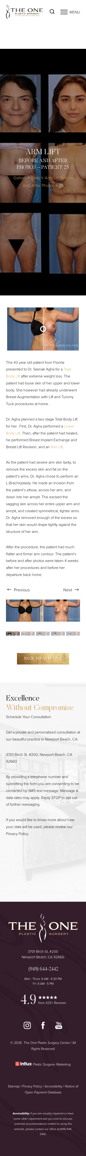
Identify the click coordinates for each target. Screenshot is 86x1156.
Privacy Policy (17, 833)
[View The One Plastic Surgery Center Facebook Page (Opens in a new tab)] (43, 1027)
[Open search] (52, 12)
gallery (20, 177)
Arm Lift (57, 446)
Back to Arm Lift (43, 659)
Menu (75, 12)
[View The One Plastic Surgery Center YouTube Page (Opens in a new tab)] (58, 1027)
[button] (64, 12)
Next (68, 590)
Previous (21, 590)
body (35, 177)
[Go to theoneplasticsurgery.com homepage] (24, 12)
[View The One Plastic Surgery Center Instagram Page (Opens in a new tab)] (28, 1027)
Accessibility (53, 1086)
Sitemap (14, 1086)
